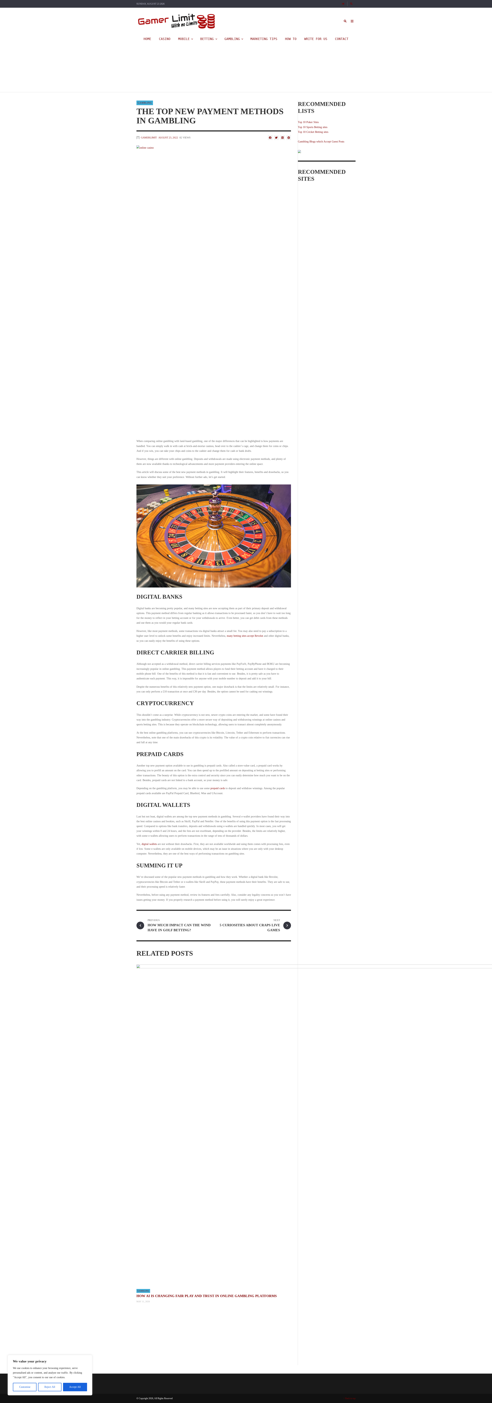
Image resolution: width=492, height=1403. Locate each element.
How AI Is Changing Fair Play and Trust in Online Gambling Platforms (206, 1296)
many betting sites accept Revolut (245, 635)
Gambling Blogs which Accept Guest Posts (321, 141)
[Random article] (343, 4)
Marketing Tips (263, 39)
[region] (50, 1375)
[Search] (351, 4)
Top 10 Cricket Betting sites (313, 132)
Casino (164, 39)
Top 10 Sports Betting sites (312, 127)
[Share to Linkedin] (282, 137)
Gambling (232, 39)
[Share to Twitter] (276, 137)
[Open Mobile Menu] (352, 21)
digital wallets (149, 844)
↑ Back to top (349, 1398)
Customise (24, 1387)
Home (147, 39)
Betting (207, 39)
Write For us (315, 39)
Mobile (184, 39)
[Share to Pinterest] (288, 137)
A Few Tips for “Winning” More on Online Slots (172, 50)
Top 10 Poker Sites (308, 122)
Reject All (49, 1387)
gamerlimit (148, 55)
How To (291, 39)
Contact (341, 39)
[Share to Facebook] (270, 137)
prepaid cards (217, 788)
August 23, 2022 (168, 137)
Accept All (75, 1387)
